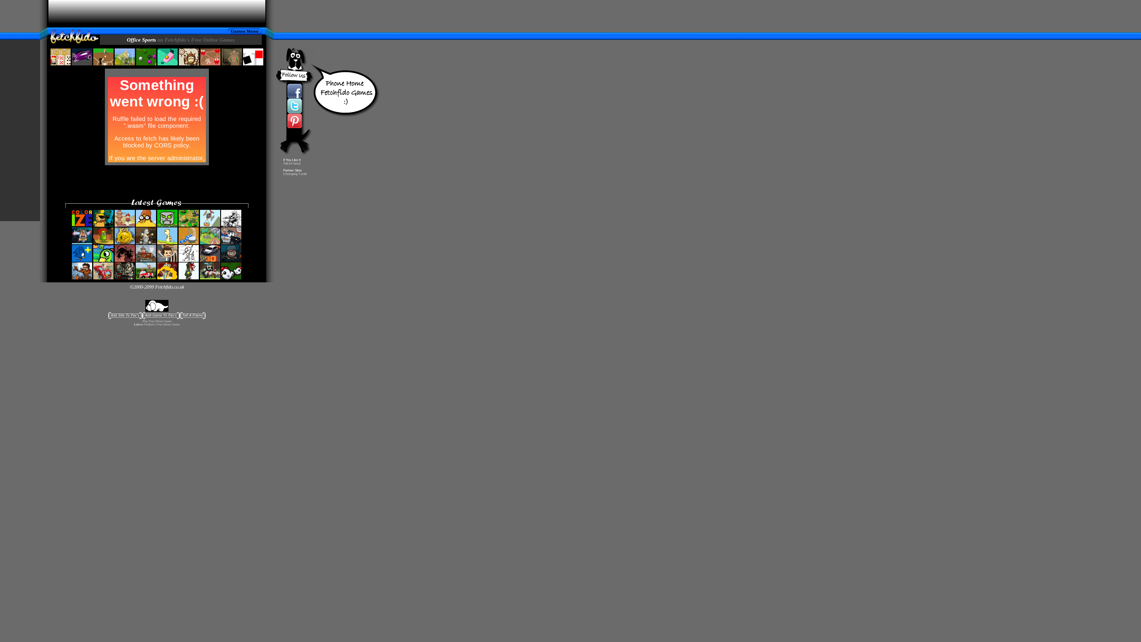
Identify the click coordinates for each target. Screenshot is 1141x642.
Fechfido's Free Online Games (162, 324)
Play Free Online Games (157, 321)
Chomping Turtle (295, 174)
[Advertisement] (157, 13)
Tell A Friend (291, 163)
